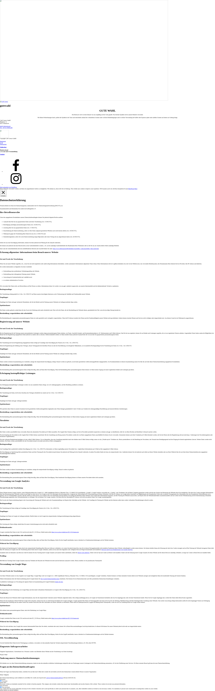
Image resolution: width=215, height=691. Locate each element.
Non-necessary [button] (4, 685)
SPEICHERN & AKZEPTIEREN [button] (9, 690)
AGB (1, 143)
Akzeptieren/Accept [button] (122, 188)
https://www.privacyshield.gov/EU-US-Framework (65, 532)
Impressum (3, 141)
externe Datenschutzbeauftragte (54, 678)
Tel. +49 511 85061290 (6, 127)
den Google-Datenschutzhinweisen (50, 579)
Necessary (4, 681)
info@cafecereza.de (5, 126)
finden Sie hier (59, 582)
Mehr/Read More (132, 188)
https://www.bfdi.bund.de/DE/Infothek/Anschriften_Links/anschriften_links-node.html (76, 248)
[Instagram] (16, 184)
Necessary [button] (2, 679)
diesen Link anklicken (83, 552)
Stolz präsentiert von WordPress (8, 187)
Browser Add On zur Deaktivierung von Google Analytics (117, 549)
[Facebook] (16, 171)
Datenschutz (3, 144)
